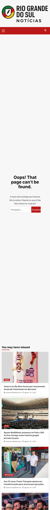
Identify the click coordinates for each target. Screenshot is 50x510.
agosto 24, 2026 (30, 487)
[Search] (45, 30)
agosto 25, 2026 (30, 392)
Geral (6, 426)
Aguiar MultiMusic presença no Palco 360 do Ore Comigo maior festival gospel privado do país (24, 435)
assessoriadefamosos (13, 392)
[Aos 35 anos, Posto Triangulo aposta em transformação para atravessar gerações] (25, 462)
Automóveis (9, 475)
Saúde (7, 380)
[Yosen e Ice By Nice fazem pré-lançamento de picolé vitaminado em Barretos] (25, 367)
